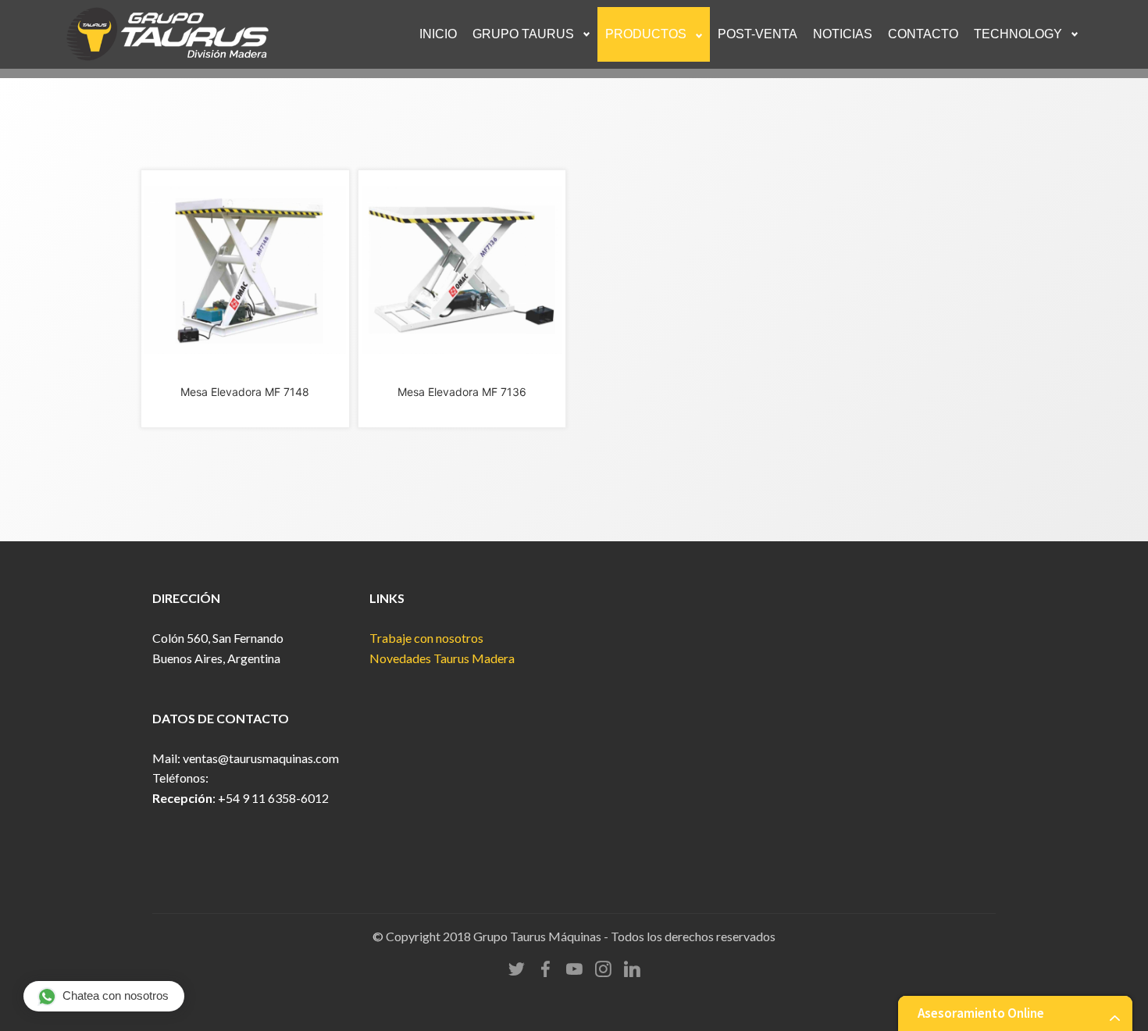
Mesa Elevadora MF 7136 (462, 391)
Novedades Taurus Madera (442, 658)
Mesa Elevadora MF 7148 (244, 391)
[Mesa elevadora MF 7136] (245, 268)
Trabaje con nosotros (426, 637)
